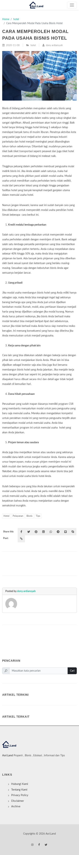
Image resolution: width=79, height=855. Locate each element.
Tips (38, 516)
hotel (16, 19)
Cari (72, 670)
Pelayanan (18, 516)
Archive (15, 806)
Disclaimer (17, 801)
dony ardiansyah (26, 591)
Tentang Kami (19, 789)
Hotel (6, 516)
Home (5, 19)
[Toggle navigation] (72, 5)
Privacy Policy (19, 795)
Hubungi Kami (19, 784)
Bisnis (29, 516)
